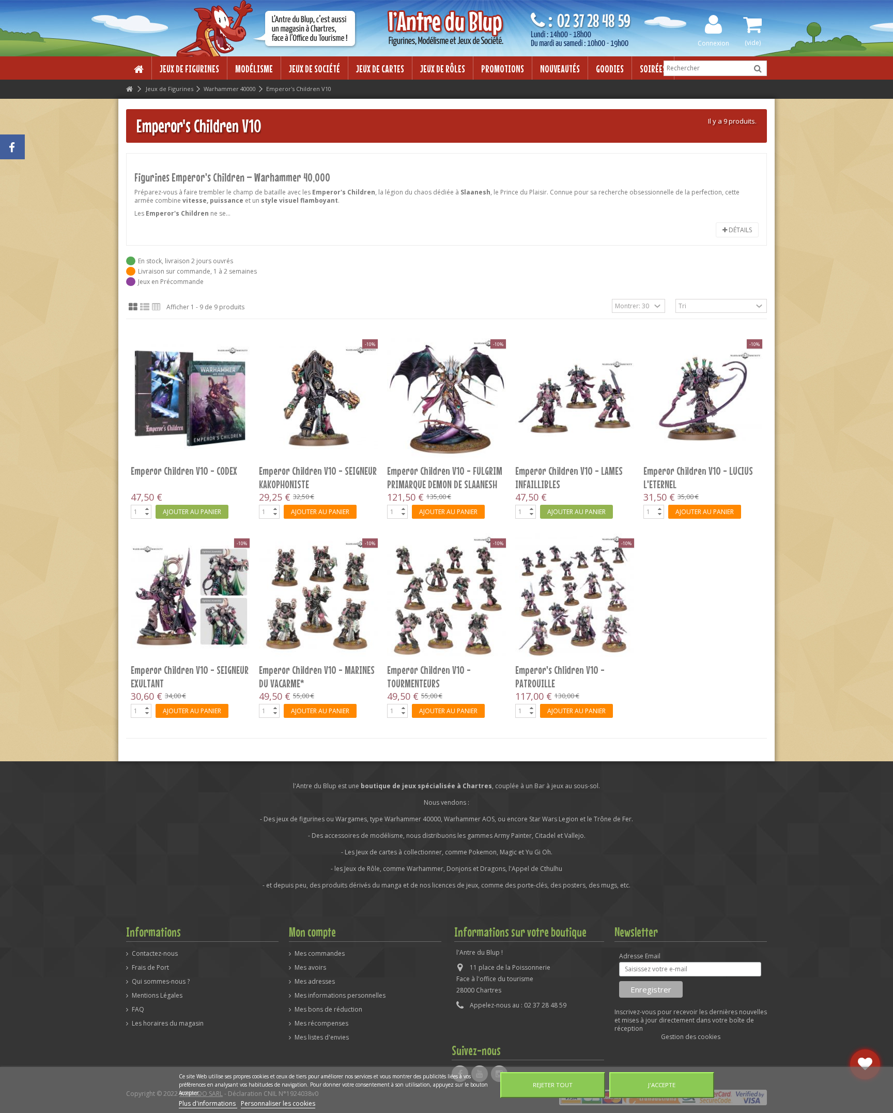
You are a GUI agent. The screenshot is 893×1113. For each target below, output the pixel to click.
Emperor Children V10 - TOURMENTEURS (429, 676)
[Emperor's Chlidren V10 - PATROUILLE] (574, 596)
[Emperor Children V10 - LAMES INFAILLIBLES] (574, 397)
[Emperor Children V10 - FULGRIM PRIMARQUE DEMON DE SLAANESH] (446, 397)
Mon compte (312, 932)
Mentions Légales (157, 995)
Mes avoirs (310, 968)
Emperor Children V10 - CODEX (184, 470)
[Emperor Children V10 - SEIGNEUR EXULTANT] (190, 596)
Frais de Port (150, 968)
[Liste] (144, 307)
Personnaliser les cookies (278, 1103)
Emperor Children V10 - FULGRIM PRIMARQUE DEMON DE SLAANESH (444, 477)
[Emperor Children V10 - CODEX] (190, 397)
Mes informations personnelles (340, 995)
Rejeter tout (553, 1085)
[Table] (156, 307)
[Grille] (133, 307)
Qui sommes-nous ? (161, 981)
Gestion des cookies (690, 1036)
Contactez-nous (155, 954)
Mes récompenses (321, 1023)
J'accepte (661, 1085)
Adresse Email (639, 956)
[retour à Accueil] (129, 89)
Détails (739, 229)
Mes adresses (315, 981)
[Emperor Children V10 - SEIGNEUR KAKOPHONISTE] (318, 397)
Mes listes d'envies (322, 1037)
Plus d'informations (208, 1103)
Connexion (713, 43)
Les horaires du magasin (168, 1023)
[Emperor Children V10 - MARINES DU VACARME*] (318, 596)
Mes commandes (320, 954)
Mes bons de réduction (328, 1009)
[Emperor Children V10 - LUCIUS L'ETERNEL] (702, 397)
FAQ (138, 1009)
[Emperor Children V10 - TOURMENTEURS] (446, 596)
